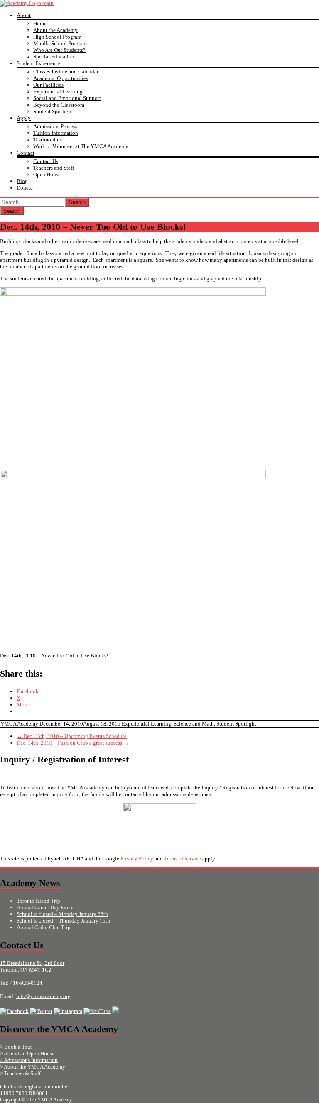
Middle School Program (60, 43)
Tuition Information (55, 133)
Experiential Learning (58, 91)
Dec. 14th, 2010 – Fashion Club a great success (73, 743)
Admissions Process (55, 126)
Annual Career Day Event (45, 907)
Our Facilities (48, 85)
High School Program (57, 37)
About (24, 15)
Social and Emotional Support (67, 98)
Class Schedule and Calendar (65, 71)
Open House (47, 174)
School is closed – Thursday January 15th (63, 921)
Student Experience (39, 63)
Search (77, 202)
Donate (25, 188)
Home (40, 23)
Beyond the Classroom (58, 105)
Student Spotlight (53, 111)
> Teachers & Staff (20, 1073)
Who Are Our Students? (59, 50)
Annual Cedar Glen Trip (44, 927)
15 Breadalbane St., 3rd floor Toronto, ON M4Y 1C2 (32, 966)
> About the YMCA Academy (32, 1067)
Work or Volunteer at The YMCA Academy (80, 146)
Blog (22, 181)
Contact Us (45, 161)
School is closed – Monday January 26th (62, 914)
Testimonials (47, 139)
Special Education (53, 57)
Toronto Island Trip (38, 901)
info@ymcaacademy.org (43, 996)
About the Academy (55, 30)
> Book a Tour (16, 1047)
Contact (25, 153)
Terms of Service (182, 858)
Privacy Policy (136, 858)
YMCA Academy (19, 724)
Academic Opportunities (60, 78)
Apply (24, 118)
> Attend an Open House (27, 1053)
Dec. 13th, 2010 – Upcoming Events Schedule (72, 736)
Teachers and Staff (53, 168)
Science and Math (194, 724)
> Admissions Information (29, 1060)
